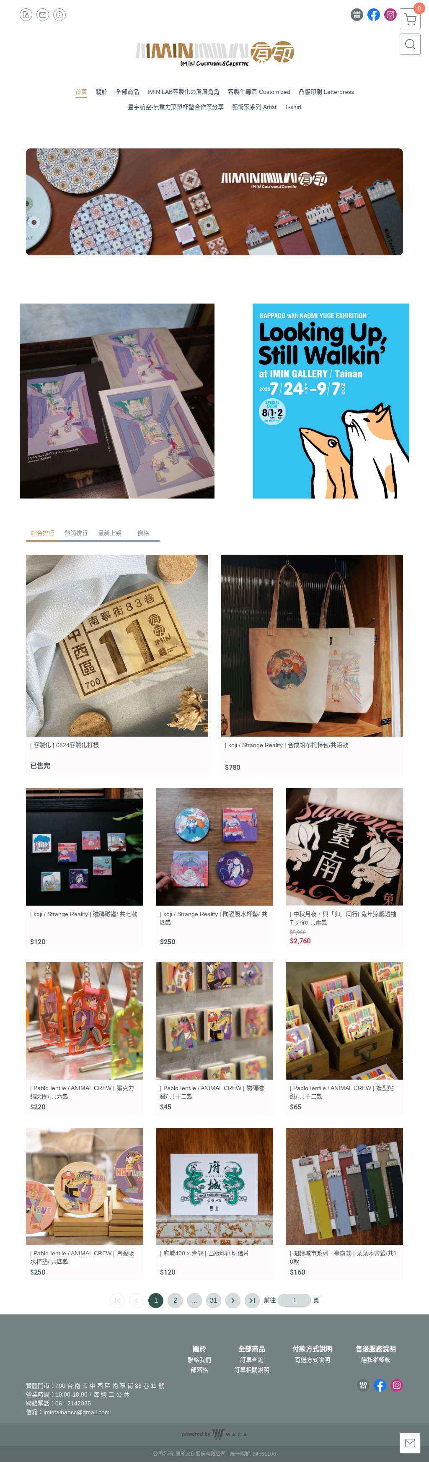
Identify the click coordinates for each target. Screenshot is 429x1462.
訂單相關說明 (251, 1370)
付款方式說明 (312, 1349)
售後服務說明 (376, 1349)
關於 (199, 1349)
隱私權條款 (375, 1360)
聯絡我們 (199, 1360)
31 (213, 1300)
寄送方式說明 (312, 1360)
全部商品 (251, 1349)
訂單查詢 (252, 1360)
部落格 (199, 1370)
